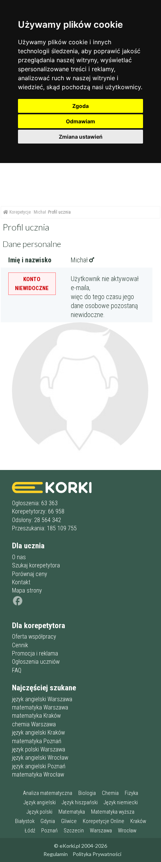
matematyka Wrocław (38, 774)
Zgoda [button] (80, 106)
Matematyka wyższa (112, 812)
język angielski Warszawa (42, 699)
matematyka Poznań (36, 741)
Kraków (138, 821)
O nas (19, 557)
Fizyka (131, 793)
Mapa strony (27, 590)
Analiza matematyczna (47, 793)
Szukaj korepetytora (36, 565)
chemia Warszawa (34, 724)
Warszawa (101, 831)
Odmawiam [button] (80, 121)
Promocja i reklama (35, 653)
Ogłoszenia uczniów (36, 661)
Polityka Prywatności (97, 854)
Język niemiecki (121, 802)
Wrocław (127, 831)
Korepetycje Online (103, 821)
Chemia (110, 793)
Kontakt (21, 582)
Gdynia (47, 821)
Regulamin (55, 854)
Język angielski (40, 802)
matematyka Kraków (36, 715)
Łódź (30, 831)
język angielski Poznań (39, 766)
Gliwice (69, 821)
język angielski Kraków (38, 732)
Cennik (20, 645)
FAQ (16, 670)
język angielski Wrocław (40, 757)
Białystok (24, 821)
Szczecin (74, 831)
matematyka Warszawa (40, 707)
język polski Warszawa (38, 749)
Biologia (87, 793)
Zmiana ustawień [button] (81, 136)
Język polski (39, 812)
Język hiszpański (80, 802)
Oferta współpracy (34, 636)
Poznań (49, 831)
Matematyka (71, 812)
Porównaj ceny (29, 574)
